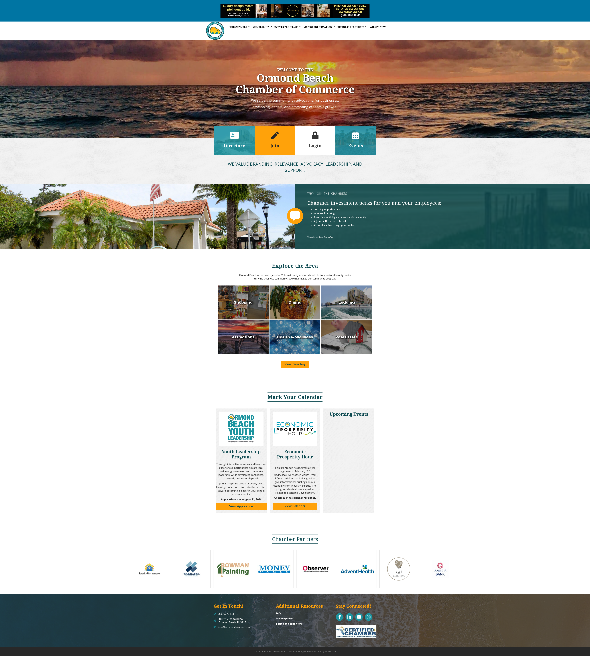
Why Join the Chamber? (327, 193)
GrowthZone (330, 651)
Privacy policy (284, 618)
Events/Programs (286, 26)
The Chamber (238, 26)
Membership (261, 26)
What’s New (378, 26)
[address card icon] (234, 137)
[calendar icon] (355, 137)
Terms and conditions (289, 623)
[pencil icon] (275, 137)
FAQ (278, 613)
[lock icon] (315, 137)
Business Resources (350, 26)
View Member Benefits (320, 237)
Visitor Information (318, 26)
